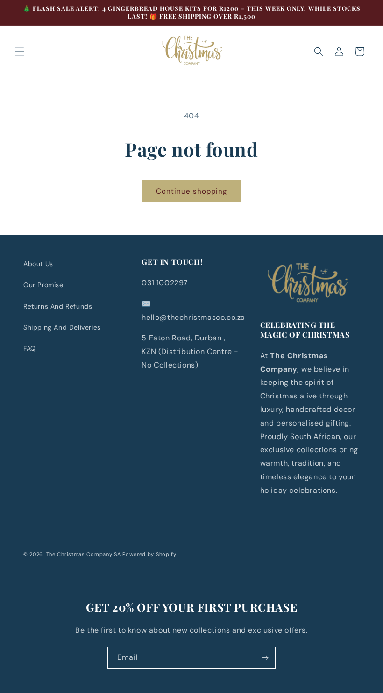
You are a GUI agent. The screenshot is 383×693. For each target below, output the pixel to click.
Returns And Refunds (57, 306)
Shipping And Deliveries (62, 327)
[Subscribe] (265, 658)
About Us (38, 264)
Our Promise (43, 285)
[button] (19, 51)
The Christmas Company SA (83, 554)
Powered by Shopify (149, 554)
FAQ (29, 348)
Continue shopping (191, 191)
